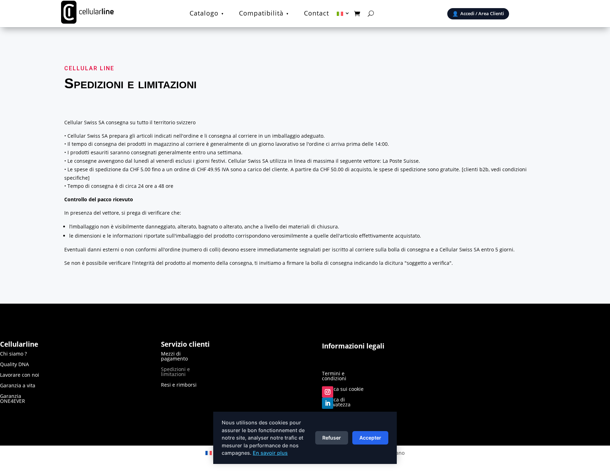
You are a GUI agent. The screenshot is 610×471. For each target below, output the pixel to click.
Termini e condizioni (334, 376)
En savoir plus (270, 453)
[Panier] (357, 13)
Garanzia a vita (17, 386)
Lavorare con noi (19, 375)
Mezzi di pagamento (174, 356)
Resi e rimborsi (179, 385)
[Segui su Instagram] (327, 392)
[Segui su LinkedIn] (327, 403)
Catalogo (204, 14)
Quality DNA (14, 365)
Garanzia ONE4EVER (12, 399)
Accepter (370, 438)
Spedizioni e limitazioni (175, 372)
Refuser (331, 438)
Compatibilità (261, 14)
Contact (316, 14)
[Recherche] (371, 13)
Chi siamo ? (13, 354)
